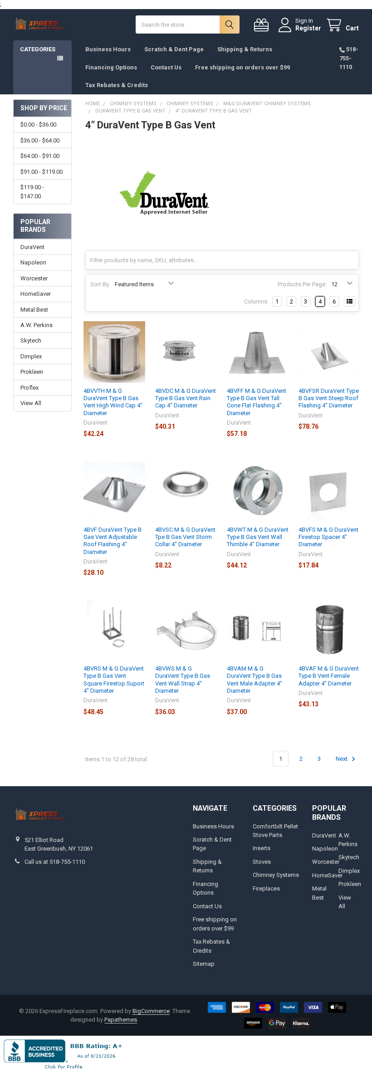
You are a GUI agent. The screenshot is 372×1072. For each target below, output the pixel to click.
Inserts (261, 848)
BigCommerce (151, 1011)
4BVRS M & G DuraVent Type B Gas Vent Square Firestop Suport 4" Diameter (113, 679)
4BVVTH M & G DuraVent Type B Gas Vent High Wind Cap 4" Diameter (112, 401)
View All (30, 403)
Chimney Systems (276, 874)
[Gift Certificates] (263, 25)
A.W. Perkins (36, 325)
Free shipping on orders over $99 (242, 67)
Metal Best (34, 309)
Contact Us (166, 67)
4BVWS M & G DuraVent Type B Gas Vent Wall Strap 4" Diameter (182, 679)
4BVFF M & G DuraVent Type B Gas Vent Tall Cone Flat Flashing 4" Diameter (256, 401)
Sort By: (100, 284)
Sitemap (204, 963)
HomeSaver (35, 293)
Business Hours (108, 49)
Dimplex (31, 356)
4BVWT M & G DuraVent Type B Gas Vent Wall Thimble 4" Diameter (258, 537)
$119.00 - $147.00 (32, 192)
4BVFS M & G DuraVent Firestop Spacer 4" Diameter (328, 537)
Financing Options (111, 67)
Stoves (262, 861)
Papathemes (120, 1019)
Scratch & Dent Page (174, 49)
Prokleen (31, 371)
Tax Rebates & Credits (116, 85)
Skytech (30, 340)
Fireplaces (266, 888)
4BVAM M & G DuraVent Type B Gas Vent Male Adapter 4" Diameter (254, 679)
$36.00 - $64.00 (39, 140)
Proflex (29, 387)
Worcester (34, 278)
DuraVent (32, 247)
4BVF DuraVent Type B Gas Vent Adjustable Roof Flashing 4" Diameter (112, 540)
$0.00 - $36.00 (38, 124)
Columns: (256, 301)
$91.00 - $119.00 (41, 171)
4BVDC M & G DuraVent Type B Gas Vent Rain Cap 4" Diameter (185, 398)
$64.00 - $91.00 (39, 155)
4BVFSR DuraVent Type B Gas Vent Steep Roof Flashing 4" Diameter (329, 398)
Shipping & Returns (244, 49)
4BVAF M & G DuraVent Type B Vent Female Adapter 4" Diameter (329, 676)
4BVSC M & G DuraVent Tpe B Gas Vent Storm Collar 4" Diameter (185, 537)
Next (342, 758)
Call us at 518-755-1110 (54, 861)
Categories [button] (37, 49)
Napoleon (33, 262)
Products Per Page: (302, 284)
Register (308, 28)
